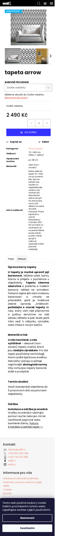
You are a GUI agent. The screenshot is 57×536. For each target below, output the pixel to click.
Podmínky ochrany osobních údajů (22, 482)
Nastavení (27, 518)
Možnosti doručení (16, 97)
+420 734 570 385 (18, 457)
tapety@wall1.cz (16, 449)
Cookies (7, 489)
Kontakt (7, 493)
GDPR (6, 486)
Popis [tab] (11, 258)
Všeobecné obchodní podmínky (21, 478)
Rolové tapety (35, 148)
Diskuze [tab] (22, 258)
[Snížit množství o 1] (31, 123)
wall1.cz (12, 460)
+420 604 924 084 (18, 453)
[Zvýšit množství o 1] (47, 123)
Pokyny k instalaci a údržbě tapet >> (25, 425)
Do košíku (31, 132)
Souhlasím (27, 528)
